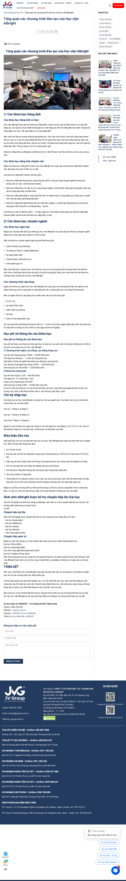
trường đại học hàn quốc (114, 43)
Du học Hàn (46, 3)
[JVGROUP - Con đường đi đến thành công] (8, 5)
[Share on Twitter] (43, 32)
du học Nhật (104, 31)
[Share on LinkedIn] (56, 32)
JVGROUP (20, 3)
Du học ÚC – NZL (81, 3)
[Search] (110, 5)
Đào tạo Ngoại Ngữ (25, 8)
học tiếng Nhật (115, 39)
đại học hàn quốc (106, 47)
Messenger (5, 857)
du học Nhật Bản (105, 35)
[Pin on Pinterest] (52, 32)
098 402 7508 (42, 730)
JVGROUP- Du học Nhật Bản (24, 613)
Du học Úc (103, 39)
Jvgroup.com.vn (19, 610)
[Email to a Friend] (47, 32)
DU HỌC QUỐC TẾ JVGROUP (113, 704)
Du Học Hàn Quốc (106, 23)
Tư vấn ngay (118, 5)
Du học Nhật (32, 3)
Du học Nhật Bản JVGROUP (22, 616)
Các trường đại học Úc (13, 12)
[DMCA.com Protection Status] (49, 718)
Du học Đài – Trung (63, 3)
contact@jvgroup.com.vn (18, 713)
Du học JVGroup (105, 27)
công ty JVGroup (105, 19)
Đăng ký (5, 864)
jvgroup (102, 43)
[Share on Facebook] (38, 32)
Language (41, 8)
